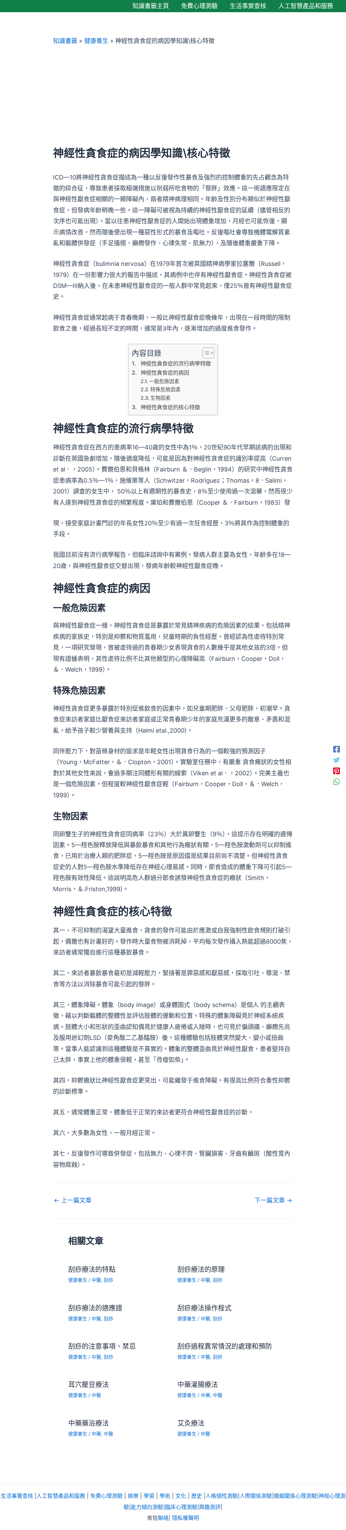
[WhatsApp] (336, 781)
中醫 (96, 1280)
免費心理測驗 (106, 1495)
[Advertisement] (173, 95)
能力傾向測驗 (147, 1507)
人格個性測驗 (221, 1495)
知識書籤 (65, 40)
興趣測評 (210, 1507)
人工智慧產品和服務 (60, 1495)
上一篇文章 (73, 1200)
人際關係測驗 (256, 1495)
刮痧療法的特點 (92, 1269)
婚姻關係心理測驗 (295, 1495)
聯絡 (163, 1517)
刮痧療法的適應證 (95, 1308)
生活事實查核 (17, 1495)
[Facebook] (336, 748)
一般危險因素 (164, 381)
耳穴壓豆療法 (88, 1385)
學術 (164, 1495)
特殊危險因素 (165, 389)
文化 (180, 1495)
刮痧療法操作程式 (204, 1308)
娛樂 (133, 1495)
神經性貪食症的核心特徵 (170, 407)
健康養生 (96, 40)
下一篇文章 (273, 1200)
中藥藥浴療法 (88, 1423)
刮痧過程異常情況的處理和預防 (224, 1346)
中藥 (205, 1395)
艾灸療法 (190, 1423)
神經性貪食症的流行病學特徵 (176, 363)
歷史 (196, 1495)
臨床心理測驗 (181, 1507)
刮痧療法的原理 (201, 1269)
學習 (149, 1495)
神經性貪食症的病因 (165, 372)
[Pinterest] (336, 770)
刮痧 (108, 1280)
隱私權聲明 (185, 1517)
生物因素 (160, 398)
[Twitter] (336, 759)
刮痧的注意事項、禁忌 (102, 1346)
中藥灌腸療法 (197, 1385)
